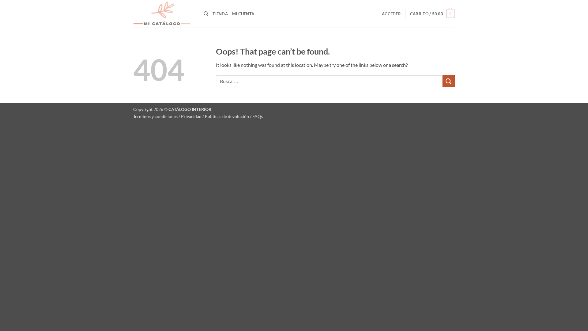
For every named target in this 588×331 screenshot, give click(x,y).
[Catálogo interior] (163, 14)
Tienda (220, 13)
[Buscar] (206, 14)
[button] (391, 14)
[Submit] (449, 81)
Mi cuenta (243, 13)
